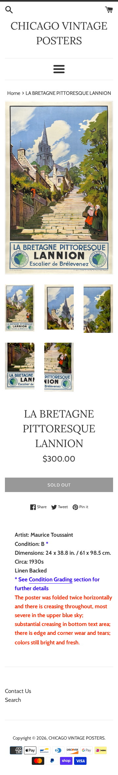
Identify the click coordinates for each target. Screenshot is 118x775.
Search (13, 700)
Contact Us (18, 691)
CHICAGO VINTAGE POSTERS (59, 33)
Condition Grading (50, 579)
